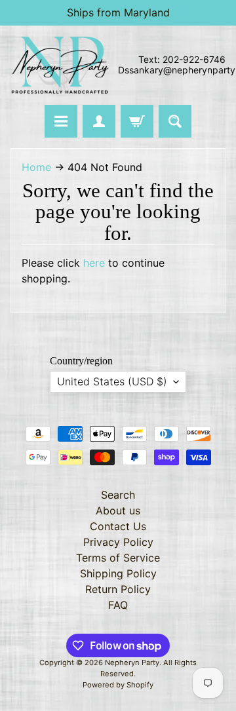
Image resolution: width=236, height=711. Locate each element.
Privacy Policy (118, 541)
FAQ (118, 604)
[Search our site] (175, 121)
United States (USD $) (112, 381)
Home (36, 167)
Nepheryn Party (132, 662)
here (94, 262)
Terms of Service (118, 557)
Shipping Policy (118, 573)
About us (118, 510)
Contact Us (118, 526)
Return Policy (118, 589)
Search (118, 494)
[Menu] (61, 121)
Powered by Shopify (118, 684)
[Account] (99, 121)
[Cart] (137, 121)
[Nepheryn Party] (59, 65)
